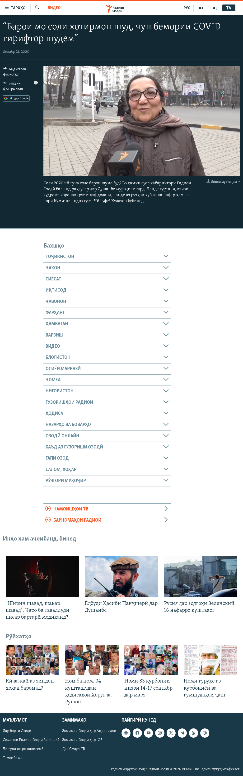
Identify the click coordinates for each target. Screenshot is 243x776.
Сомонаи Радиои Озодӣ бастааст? (31, 740)
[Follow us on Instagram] (159, 732)
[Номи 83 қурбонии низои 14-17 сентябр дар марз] (151, 660)
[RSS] (193, 732)
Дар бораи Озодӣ (17, 731)
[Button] (20, 73)
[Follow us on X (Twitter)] (171, 732)
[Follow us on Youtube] (148, 732)
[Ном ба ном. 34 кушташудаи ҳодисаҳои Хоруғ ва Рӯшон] (92, 660)
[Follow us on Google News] (126, 732)
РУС (187, 8)
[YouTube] (201, 8)
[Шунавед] (215, 8)
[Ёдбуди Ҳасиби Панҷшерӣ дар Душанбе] (121, 576)
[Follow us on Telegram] (182, 732)
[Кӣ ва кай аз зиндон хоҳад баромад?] (32, 660)
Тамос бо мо (13, 758)
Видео (54, 8)
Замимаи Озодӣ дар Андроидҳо (89, 731)
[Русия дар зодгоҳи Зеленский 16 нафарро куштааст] (200, 576)
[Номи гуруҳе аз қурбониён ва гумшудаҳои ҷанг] (210, 660)
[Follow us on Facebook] (137, 732)
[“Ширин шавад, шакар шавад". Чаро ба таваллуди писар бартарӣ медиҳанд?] (42, 576)
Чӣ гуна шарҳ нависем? (23, 749)
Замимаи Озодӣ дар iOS (82, 740)
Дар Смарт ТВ (73, 749)
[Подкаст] (204, 732)
